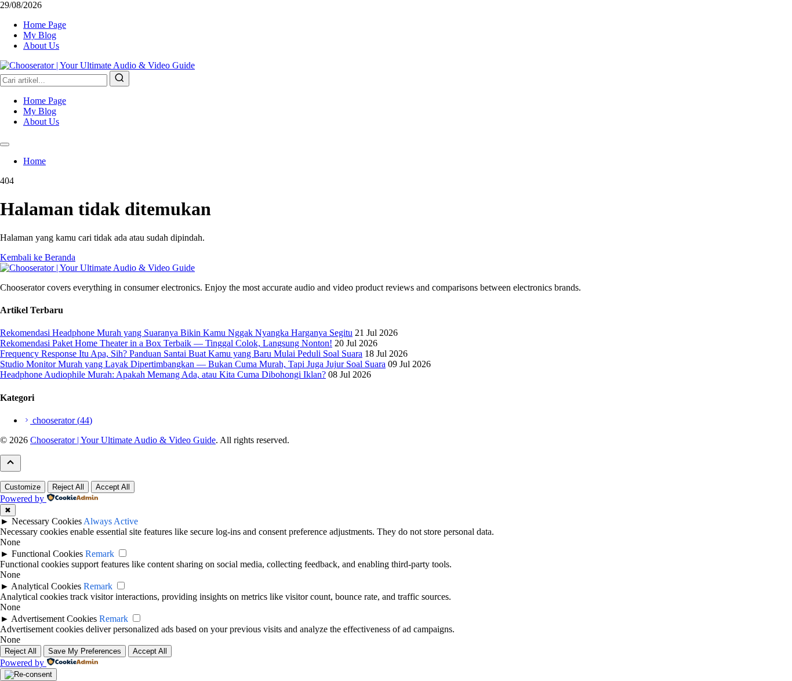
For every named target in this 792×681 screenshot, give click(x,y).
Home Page (44, 25)
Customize (23, 487)
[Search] (119, 78)
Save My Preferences (84, 651)
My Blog (39, 35)
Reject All (68, 487)
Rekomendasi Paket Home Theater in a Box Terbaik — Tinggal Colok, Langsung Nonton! (166, 343)
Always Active (110, 521)
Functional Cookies (47, 554)
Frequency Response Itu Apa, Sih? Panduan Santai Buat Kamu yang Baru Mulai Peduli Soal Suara (181, 353)
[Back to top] (10, 463)
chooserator (61, 420)
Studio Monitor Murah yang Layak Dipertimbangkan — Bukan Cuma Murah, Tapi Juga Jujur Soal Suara (193, 364)
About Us (41, 45)
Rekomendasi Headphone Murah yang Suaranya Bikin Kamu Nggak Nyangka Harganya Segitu (176, 333)
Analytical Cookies (46, 586)
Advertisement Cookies (54, 619)
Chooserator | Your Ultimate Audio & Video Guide (123, 440)
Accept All (113, 487)
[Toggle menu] (4, 144)
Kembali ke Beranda (37, 257)
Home (34, 161)
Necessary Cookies (47, 521)
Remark (99, 554)
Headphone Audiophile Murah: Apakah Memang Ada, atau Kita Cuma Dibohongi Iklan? (163, 374)
